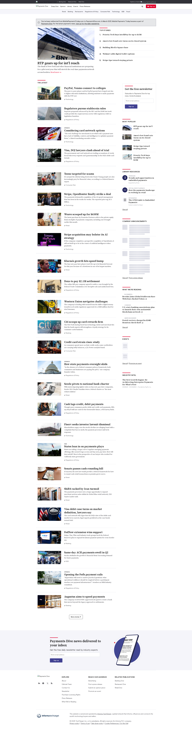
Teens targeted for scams (79, 174)
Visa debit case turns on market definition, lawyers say (83, 510)
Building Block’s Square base (115, 47)
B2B (123, 11)
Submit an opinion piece (96, 688)
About (64, 681)
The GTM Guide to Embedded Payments (142, 201)
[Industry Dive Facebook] (43, 683)
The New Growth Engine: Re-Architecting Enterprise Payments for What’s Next (137, 382)
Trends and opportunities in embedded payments (141, 179)
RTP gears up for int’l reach (58, 63)
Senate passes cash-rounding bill (83, 468)
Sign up (152, 6)
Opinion (63, 6)
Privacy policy (74, 723)
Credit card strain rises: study (82, 342)
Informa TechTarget (104, 714)
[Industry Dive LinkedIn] (39, 683)
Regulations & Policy (91, 11)
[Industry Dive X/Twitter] (47, 683)
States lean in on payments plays (84, 446)
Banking (70, 11)
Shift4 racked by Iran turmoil (81, 489)
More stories (75, 617)
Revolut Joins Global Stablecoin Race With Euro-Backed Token (138, 297)
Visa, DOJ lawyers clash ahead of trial (86, 150)
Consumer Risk (105, 11)
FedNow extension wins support (83, 532)
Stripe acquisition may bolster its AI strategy (86, 236)
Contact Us (66, 688)
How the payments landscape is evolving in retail (142, 191)
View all (125, 209)
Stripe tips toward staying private (118, 60)
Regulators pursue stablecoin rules (85, 108)
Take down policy (97, 723)
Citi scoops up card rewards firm (83, 322)
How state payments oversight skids (85, 364)
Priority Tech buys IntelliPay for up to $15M (122, 34)
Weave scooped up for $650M (81, 214)
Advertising (92, 681)
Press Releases (85, 6)
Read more (56, 72)
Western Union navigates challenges (86, 301)
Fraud (128, 11)
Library (69, 6)
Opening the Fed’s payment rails (83, 574)
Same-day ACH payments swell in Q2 (86, 552)
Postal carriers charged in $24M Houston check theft (136, 321)
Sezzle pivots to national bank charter (86, 384)
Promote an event (135, 363)
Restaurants (79, 11)
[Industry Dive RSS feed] (52, 683)
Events (76, 6)
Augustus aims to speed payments (84, 596)
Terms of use (85, 723)
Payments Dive (46, 24)
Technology (116, 11)
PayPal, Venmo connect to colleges (85, 88)
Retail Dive (81, 1)
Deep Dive (54, 6)
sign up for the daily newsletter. (88, 24)
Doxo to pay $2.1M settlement (82, 281)
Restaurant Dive (72, 1)
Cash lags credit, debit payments (83, 404)
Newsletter (65, 691)
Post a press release (136, 278)
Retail (64, 11)
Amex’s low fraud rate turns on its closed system (124, 41)
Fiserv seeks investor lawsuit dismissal (87, 424)
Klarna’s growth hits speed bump (84, 261)
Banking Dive (62, 1)
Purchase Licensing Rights (71, 695)
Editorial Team (67, 684)
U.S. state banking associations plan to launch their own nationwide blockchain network (138, 309)
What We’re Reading (69, 702)
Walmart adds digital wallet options (119, 54)
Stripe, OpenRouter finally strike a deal (87, 194)
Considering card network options (84, 130)
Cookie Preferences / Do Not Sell (116, 723)
